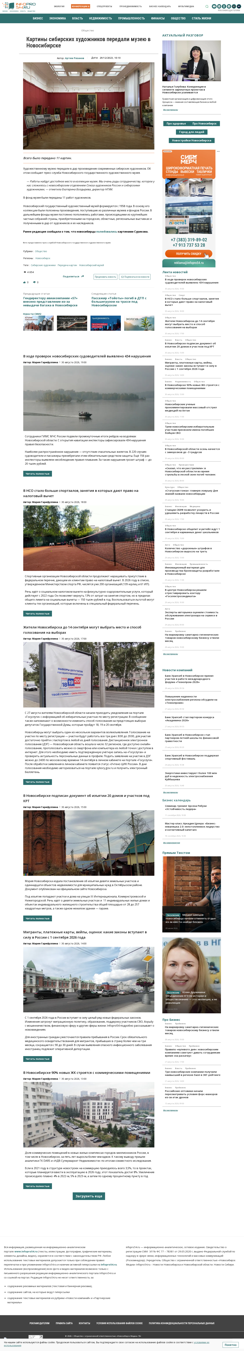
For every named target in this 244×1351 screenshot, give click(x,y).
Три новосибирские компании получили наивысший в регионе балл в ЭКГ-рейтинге (192, 1073)
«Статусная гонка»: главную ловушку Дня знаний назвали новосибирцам (191, 492)
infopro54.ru (109, 1264)
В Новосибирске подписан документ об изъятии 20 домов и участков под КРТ (190, 345)
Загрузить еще (89, 1196)
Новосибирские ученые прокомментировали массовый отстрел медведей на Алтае (191, 407)
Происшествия (186, 465)
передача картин (67, 265)
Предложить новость (105, 277)
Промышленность (199, 564)
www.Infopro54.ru (26, 1251)
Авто (167, 545)
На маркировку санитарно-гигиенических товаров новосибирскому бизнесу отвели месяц (192, 638)
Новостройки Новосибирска (191, 140)
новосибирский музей (91, 265)
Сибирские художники (43, 265)
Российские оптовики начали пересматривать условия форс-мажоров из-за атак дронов (191, 1094)
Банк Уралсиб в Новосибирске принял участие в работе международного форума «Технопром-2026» (189, 679)
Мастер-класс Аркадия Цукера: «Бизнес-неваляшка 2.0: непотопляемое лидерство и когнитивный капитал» (192, 826)
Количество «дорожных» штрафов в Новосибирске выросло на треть (188, 550)
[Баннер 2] (72, 323)
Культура (169, 487)
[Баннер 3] (105, 323)
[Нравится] (24, 282)
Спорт (182, 295)
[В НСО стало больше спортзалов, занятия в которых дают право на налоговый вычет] (88, 538)
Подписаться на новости (136, 277)
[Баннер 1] (38, 323)
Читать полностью (37, 473)
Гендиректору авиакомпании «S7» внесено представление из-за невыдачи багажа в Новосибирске (50, 301)
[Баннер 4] (139, 323)
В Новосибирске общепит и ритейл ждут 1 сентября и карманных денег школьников (192, 530)
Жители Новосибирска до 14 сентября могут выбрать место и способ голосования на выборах (190, 324)
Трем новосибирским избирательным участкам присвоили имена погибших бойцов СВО (189, 429)
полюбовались (106, 231)
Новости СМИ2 (32, 313)
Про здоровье (176, 123)
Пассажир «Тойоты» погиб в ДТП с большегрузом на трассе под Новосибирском (118, 301)
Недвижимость (183, 381)
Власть (178, 340)
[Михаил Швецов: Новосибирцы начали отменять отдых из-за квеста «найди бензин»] (191, 894)
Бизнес (168, 340)
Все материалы (170, 109)
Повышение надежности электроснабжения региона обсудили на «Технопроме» (191, 699)
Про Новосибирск (205, 123)
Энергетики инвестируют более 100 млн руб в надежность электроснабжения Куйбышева (191, 776)
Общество (87, 30)
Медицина (195, 506)
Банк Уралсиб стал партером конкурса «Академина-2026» (189, 718)
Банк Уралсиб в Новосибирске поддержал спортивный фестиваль (192, 757)
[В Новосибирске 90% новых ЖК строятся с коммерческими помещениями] (88, 1114)
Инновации (181, 506)
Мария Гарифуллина (45, 362)
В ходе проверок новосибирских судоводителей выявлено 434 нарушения (87, 356)
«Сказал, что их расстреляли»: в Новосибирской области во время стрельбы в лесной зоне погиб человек (190, 471)
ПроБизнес (180, 631)
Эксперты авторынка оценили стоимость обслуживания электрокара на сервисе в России (191, 615)
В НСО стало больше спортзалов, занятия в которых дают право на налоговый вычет (192, 302)
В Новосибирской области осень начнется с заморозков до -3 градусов (192, 450)
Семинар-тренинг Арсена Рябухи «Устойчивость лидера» (186, 807)
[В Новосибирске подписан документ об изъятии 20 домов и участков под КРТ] (88, 843)
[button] (206, 6)
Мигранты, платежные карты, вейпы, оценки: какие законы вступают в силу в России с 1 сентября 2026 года (191, 365)
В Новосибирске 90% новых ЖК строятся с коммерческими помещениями (86, 1072)
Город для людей (191, 132)
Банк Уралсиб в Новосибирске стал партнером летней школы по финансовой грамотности (192, 738)
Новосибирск (42, 258)
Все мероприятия (171, 842)
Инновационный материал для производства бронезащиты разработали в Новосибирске (192, 570)
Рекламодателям (229, 10)
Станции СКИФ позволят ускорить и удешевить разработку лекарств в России (192, 511)
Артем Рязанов (74, 58)
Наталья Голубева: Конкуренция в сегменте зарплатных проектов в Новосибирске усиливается (184, 89)
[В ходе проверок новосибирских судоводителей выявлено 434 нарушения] (88, 398)
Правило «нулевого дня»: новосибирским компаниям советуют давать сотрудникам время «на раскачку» (192, 1052)
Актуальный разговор (182, 35)
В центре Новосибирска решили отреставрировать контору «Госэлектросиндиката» (185, 593)
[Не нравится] (34, 282)
